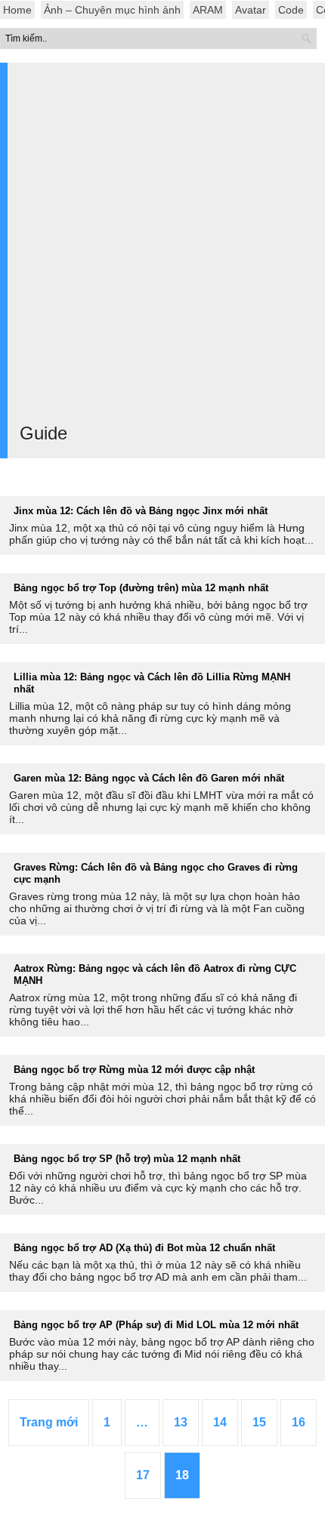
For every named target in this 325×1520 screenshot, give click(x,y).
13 (180, 1422)
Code (291, 10)
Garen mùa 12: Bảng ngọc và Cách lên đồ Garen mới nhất (149, 778)
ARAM (208, 10)
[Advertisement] (162, 247)
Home (17, 10)
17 (143, 1475)
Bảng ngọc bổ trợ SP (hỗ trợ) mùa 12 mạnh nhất (127, 1158)
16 (298, 1422)
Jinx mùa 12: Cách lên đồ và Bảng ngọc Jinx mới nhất (141, 510)
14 (220, 1422)
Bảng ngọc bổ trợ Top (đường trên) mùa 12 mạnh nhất (141, 588)
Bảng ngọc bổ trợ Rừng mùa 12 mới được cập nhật (134, 1069)
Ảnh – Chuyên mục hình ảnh (112, 10)
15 (259, 1422)
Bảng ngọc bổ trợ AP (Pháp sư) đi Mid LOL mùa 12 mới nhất (156, 1324)
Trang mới (49, 1422)
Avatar (250, 10)
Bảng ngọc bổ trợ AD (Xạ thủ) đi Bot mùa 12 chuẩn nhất (144, 1247)
